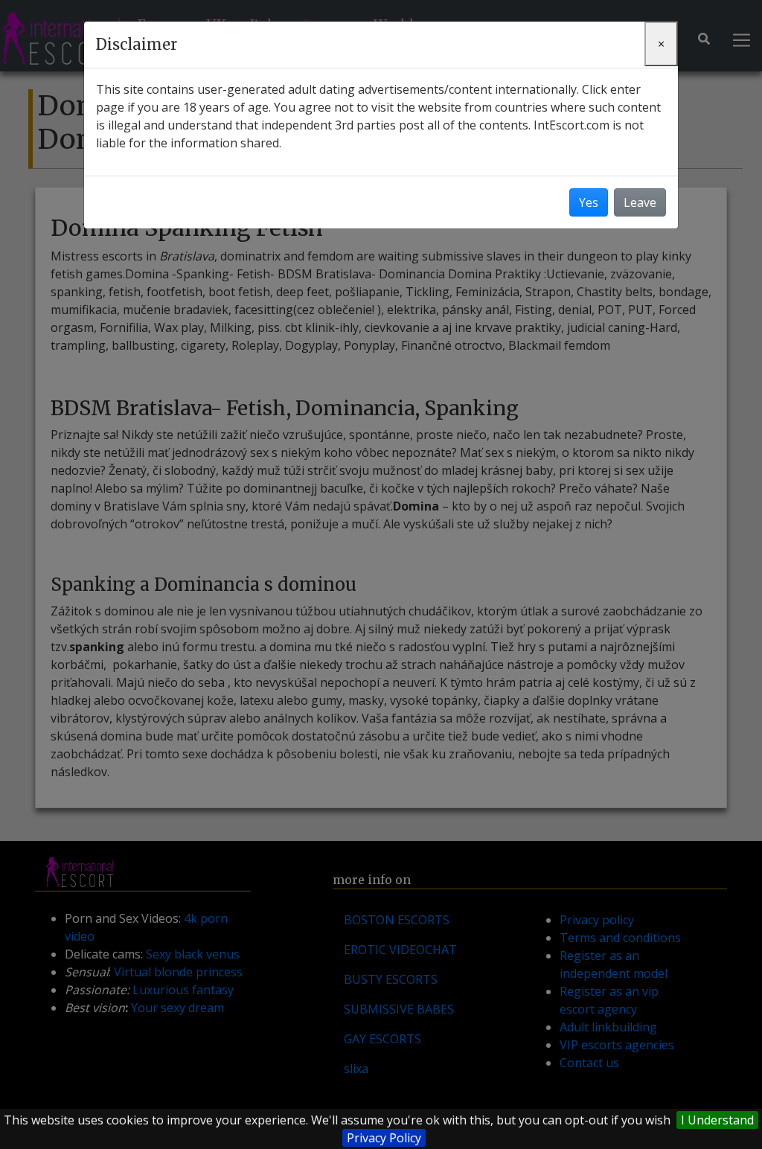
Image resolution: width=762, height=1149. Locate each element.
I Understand (717, 1120)
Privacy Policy (384, 1138)
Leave (640, 202)
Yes (588, 202)
